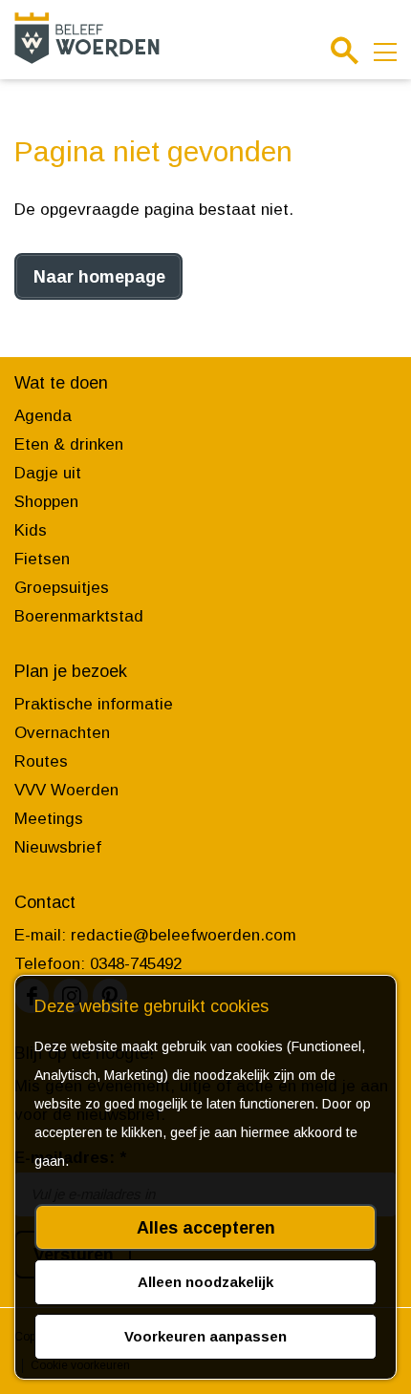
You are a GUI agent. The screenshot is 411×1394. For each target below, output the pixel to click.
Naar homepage (99, 276)
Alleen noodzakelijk (205, 1282)
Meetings (48, 819)
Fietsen (42, 559)
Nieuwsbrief (57, 847)
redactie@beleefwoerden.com (183, 935)
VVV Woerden (66, 790)
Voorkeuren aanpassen (205, 1336)
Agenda (43, 416)
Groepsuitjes (61, 588)
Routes (41, 761)
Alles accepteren (206, 1227)
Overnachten (62, 733)
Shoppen (46, 502)
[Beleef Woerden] (87, 37)
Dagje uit (47, 473)
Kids (30, 530)
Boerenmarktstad (78, 616)
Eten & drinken (68, 444)
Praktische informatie (93, 704)
